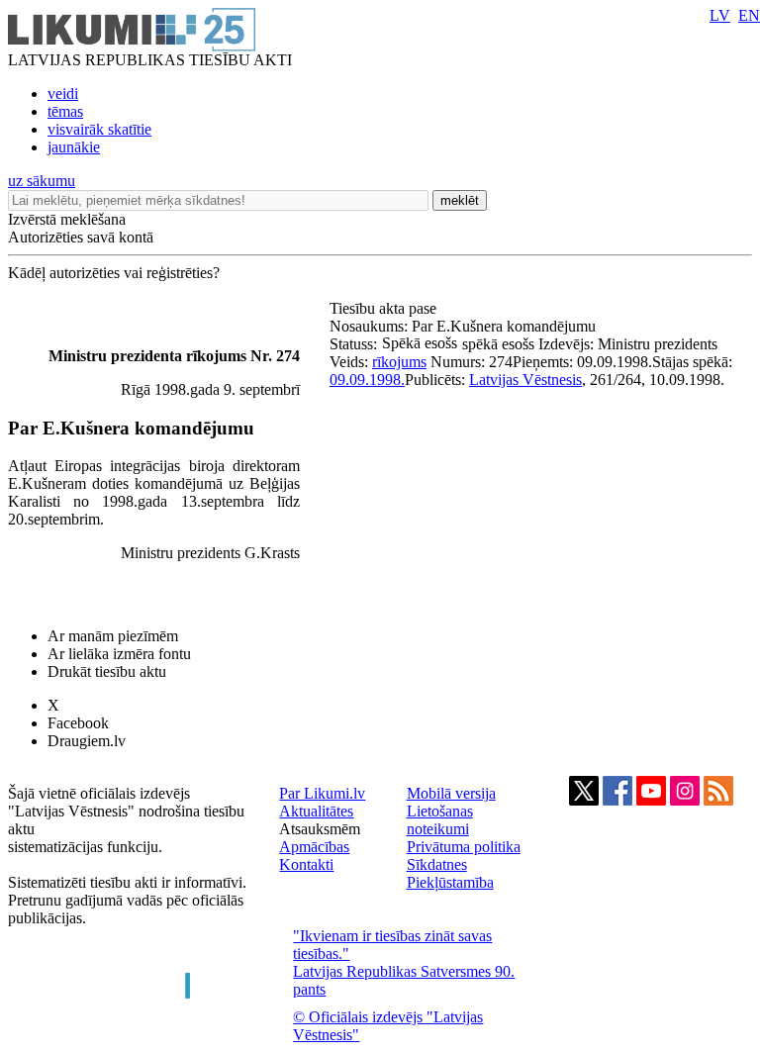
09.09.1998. (367, 379)
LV (720, 15)
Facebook (78, 723)
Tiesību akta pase (385, 308)
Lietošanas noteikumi (440, 820)
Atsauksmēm (319, 828)
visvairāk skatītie (99, 129)
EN (749, 15)
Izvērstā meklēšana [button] (67, 219)
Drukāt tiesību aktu (107, 671)
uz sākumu (41, 180)
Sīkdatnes (437, 864)
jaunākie (74, 147)
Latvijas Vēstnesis (525, 379)
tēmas (65, 111)
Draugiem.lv (87, 740)
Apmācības (314, 846)
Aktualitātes (316, 811)
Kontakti (306, 864)
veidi (63, 93)
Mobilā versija (451, 793)
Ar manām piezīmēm (113, 635)
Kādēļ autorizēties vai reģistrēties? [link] (114, 272)
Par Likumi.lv (322, 793)
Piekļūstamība (450, 882)
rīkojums (399, 361)
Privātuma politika (464, 846)
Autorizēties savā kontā (80, 237)
